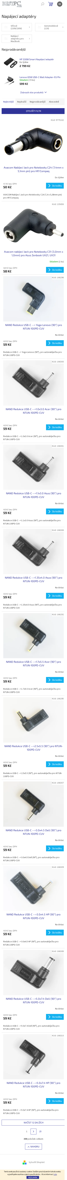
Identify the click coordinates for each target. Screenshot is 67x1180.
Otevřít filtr (33, 111)
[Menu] (59, 4)
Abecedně (54, 101)
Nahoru (34, 1146)
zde (55, 1174)
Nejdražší (21, 101)
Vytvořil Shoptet (37, 1162)
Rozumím (32, 1177)
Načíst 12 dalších (33, 1122)
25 (40, 1131)
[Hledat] (42, 4)
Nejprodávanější (38, 101)
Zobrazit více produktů (31, 92)
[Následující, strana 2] (33, 1131)
